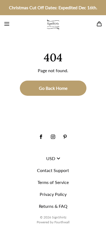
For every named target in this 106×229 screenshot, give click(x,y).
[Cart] (99, 23)
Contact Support (53, 170)
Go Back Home (53, 88)
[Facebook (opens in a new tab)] (41, 136)
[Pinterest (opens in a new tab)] (65, 136)
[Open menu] (6, 23)
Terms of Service (53, 182)
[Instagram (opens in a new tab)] (53, 136)
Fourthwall (62, 222)
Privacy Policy (53, 194)
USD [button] (50, 158)
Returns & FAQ (53, 206)
